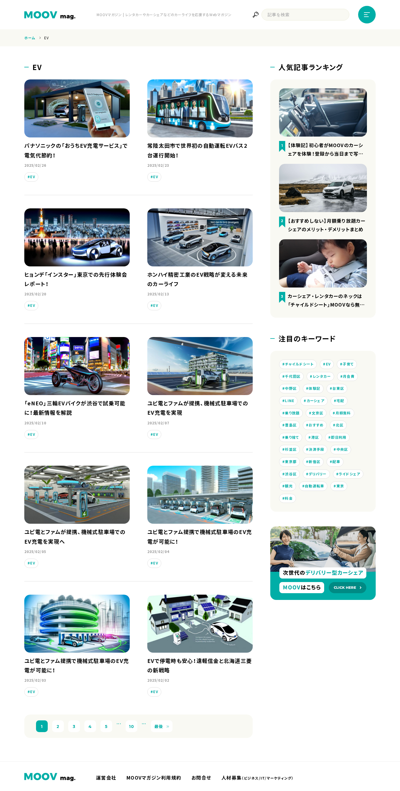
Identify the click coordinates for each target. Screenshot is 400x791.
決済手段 (316, 449)
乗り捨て (292, 437)
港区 (315, 437)
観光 (289, 486)
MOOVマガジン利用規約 (154, 777)
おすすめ (316, 425)
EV (32, 176)
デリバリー (318, 474)
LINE (289, 400)
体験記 (314, 388)
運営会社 (106, 777)
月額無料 (343, 413)
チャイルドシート (299, 364)
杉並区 (291, 449)
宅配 (340, 400)
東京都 (291, 461)
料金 (289, 498)
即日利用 (338, 437)
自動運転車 (314, 486)
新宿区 (314, 461)
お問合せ (201, 777)
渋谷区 (291, 474)
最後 (158, 726)
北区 (340, 425)
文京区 (318, 413)
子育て (348, 364)
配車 (336, 461)
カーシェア (315, 400)
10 (131, 726)
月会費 (349, 376)
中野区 (291, 388)
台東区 (338, 388)
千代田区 (292, 376)
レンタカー (322, 376)
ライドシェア (349, 474)
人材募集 (257, 777)
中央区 (342, 449)
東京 (340, 486)
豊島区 (291, 425)
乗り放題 (292, 413)
